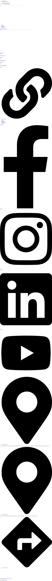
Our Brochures (3, 26)
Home (2, 25)
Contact (3, 27)
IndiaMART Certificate (2, 60)
